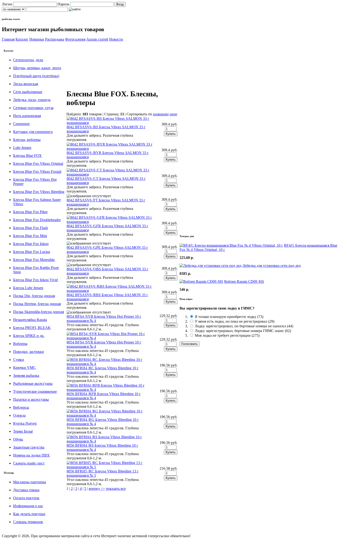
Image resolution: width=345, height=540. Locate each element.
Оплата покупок (26, 498)
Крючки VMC (24, 368)
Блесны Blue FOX (27, 156)
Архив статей (97, 39)
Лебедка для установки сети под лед (271, 266)
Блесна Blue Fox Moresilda (34, 260)
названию (161, 114)
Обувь (18, 439)
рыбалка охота (11, 19)
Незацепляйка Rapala (30, 320)
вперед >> (97, 489)
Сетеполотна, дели (28, 60)
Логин (7, 4)
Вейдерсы (21, 407)
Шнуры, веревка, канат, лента (37, 68)
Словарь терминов (28, 522)
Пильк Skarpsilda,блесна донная (38, 312)
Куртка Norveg (25, 423)
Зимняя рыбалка (26, 376)
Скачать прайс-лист (29, 463)
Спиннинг (21, 124)
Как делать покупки (29, 514)
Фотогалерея (75, 39)
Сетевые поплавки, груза (33, 108)
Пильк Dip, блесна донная (34, 296)
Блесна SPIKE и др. (28, 336)
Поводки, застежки (28, 352)
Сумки (18, 360)
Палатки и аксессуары (31, 399)
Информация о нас (28, 506)
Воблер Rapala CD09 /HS (244, 281)
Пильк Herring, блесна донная (37, 304)
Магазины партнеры (29, 482)
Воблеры (20, 344)
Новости (116, 39)
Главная (8, 39)
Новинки (36, 39)
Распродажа (54, 39)
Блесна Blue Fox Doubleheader (37, 220)
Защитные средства (28, 447)
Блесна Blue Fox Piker (30, 212)
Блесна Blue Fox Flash (30, 228)
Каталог (21, 39)
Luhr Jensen (22, 148)
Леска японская (25, 84)
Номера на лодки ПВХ (31, 455)
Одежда (19, 415)
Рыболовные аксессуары (33, 383)
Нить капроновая (27, 116)
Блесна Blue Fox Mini (30, 236)
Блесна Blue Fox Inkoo (31, 244)
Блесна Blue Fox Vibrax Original (38, 164)
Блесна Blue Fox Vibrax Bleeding (38, 192)
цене (173, 114)
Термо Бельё (23, 431)
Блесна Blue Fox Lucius (31, 252)
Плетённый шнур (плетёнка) (36, 76)
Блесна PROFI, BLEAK (32, 328)
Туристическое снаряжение (35, 391)
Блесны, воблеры (27, 140)
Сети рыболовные (27, 92)
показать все (116, 489)
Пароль (63, 4)
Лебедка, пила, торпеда (31, 100)
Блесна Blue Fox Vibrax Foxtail (37, 172)
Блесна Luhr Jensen (28, 288)
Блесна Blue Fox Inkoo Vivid (35, 280)
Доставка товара (26, 490)
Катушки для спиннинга (33, 132)
